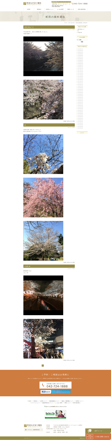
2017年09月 (80, 73)
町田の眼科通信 (82, 9)
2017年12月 (80, 68)
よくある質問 (60, 9)
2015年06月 (80, 111)
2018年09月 (80, 53)
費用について (71, 9)
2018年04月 (80, 61)
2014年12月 (80, 121)
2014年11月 (80, 123)
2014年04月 (80, 128)
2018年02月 (80, 65)
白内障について (43, 401)
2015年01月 (80, 119)
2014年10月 (80, 124)
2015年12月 (80, 102)
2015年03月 (80, 116)
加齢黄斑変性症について (47, 402)
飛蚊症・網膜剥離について (67, 401)
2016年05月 (80, 94)
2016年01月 (80, 100)
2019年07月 (80, 49)
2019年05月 (80, 50)
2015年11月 (80, 103)
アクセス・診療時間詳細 (33, 429)
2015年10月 (80, 105)
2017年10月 (80, 71)
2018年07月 (80, 57)
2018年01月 (80, 66)
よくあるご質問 (58, 402)
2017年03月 (80, 78)
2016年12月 (80, 82)
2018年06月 (80, 58)
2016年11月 (80, 84)
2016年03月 (80, 97)
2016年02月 (80, 98)
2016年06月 (80, 92)
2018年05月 (80, 60)
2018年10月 (80, 52)
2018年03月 (80, 63)
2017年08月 (80, 74)
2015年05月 (80, 113)
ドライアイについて (35, 402)
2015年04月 (80, 115)
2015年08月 (80, 108)
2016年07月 (80, 90)
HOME (28, 9)
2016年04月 (80, 95)
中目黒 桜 (27, 266)
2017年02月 (80, 79)
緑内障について (79, 401)
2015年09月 (80, 107)
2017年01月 (80, 81)
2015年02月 (80, 118)
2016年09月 (80, 87)
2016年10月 (80, 86)
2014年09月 (80, 126)
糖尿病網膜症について (54, 401)
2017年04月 (80, 76)
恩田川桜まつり (29, 27)
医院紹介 (39, 9)
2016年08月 (80, 89)
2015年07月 (80, 110)
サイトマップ (27, 438)
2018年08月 (80, 55)
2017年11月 (80, 70)
